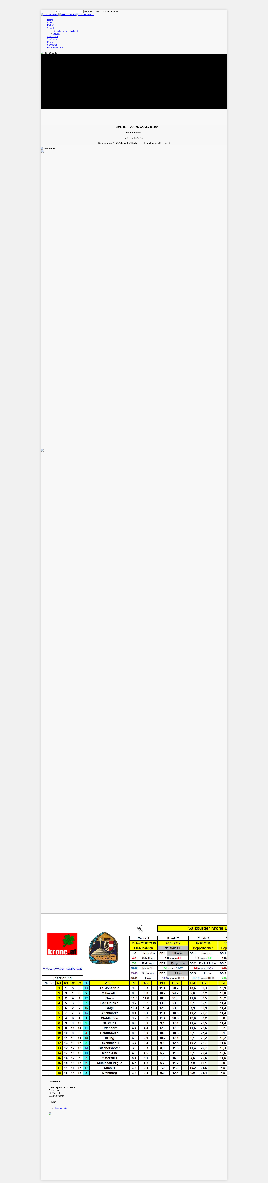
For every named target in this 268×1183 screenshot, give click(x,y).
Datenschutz (61, 1108)
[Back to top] (1, 1181)
